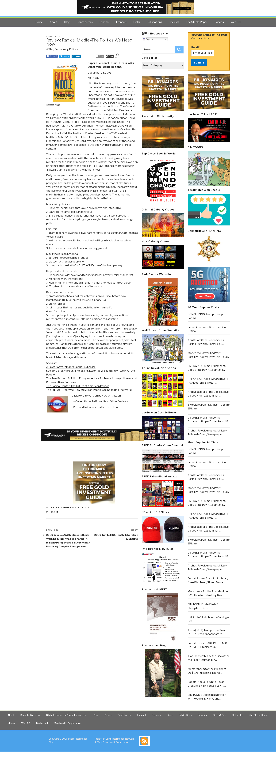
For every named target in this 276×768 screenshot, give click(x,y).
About (53, 22)
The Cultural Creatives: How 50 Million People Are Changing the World (89, 389)
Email (195, 47)
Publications (154, 22)
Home (39, 22)
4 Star (50, 49)
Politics (73, 49)
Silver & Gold (219, 715)
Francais (121, 22)
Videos (219, 22)
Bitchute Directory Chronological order (66, 715)
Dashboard (42, 723)
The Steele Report (197, 22)
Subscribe (237, 715)
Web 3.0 (236, 22)
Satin (54, 512)
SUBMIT (199, 62)
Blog (67, 22)
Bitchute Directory (30, 715)
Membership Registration (67, 723)
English (149, 39)
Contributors (85, 22)
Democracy (61, 49)
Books (107, 715)
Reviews (174, 22)
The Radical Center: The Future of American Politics (77, 386)
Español (104, 22)
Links (136, 22)
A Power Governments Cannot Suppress (71, 366)
